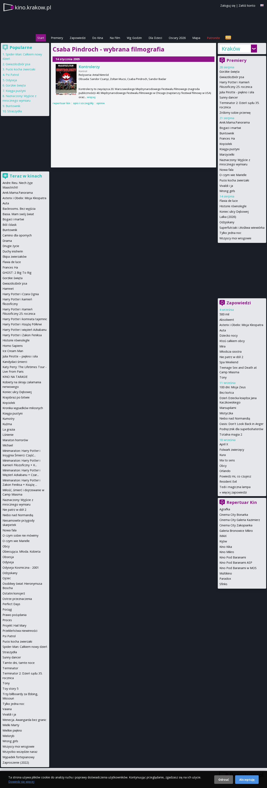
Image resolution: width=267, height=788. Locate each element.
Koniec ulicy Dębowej (234, 212)
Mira (222, 346)
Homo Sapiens (13, 346)
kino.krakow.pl (33, 7)
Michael (8, 445)
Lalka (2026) (227, 217)
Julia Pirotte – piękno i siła (20, 356)
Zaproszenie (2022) (16, 762)
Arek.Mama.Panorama (234, 122)
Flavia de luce (228, 201)
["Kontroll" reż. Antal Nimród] (66, 79)
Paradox (225, 579)
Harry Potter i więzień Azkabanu (25, 330)
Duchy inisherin (13, 251)
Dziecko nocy (228, 335)
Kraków (231, 48)
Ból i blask (9, 225)
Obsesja (8, 557)
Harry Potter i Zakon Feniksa (22, 335)
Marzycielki (226, 154)
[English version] (262, 5)
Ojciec (7, 578)
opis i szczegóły (83, 103)
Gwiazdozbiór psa (231, 77)
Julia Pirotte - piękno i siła (236, 92)
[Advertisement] (133, 136)
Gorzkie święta (229, 72)
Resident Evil (228, 481)
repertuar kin (61, 103)
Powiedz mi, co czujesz (235, 476)
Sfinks (223, 584)
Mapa (196, 38)
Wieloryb (8, 736)
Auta (222, 330)
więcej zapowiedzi (234, 492)
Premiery (57, 38)
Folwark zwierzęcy (231, 450)
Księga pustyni (229, 149)
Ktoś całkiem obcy (232, 341)
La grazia (9, 429)
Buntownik (226, 133)
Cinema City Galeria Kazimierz (239, 520)
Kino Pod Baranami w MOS (238, 568)
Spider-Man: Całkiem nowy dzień (25, 647)
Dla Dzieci (155, 38)
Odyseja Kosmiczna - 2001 (21, 567)
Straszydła (14, 111)
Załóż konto (247, 5)
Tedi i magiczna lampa (235, 487)
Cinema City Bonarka (233, 515)
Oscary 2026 (177, 38)
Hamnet (8, 289)
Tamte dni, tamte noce (19, 663)
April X (223, 444)
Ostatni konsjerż (14, 593)
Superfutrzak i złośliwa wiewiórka (241, 228)
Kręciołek (225, 144)
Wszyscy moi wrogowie (235, 238)
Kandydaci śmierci (15, 362)
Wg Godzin (134, 38)
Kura (222, 455)
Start (40, 38)
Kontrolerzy (89, 66)
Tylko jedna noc (230, 233)
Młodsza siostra (230, 351)
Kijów (223, 541)
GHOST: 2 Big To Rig (17, 273)
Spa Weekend (228, 362)
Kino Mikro (226, 552)
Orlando (224, 471)
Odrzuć (223, 780)
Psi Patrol (12, 75)
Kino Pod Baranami (232, 557)
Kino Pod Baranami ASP (235, 562)
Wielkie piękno (12, 730)
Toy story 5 (10, 689)
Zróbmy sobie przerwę (235, 113)
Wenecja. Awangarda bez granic (24, 720)
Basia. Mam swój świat (18, 214)
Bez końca (226, 393)
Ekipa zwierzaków (14, 257)
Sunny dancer (228, 97)
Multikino (225, 573)
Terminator (10, 668)
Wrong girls (227, 191)
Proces (7, 620)
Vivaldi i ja (226, 186)
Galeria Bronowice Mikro (236, 531)
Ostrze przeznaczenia (17, 599)
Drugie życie (11, 246)
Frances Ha (227, 138)
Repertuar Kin (242, 502)
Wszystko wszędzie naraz (20, 752)
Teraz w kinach (26, 176)
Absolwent (226, 320)
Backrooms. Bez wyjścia (19, 209)
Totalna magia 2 (230, 434)
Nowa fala (226, 170)
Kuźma (7, 424)
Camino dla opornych (17, 235)
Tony (223, 377)
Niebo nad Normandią (234, 418)
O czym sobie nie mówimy (20, 535)
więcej (91, 97)
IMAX (223, 536)
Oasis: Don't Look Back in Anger (241, 424)
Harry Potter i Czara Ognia (21, 294)
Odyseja (11, 80)
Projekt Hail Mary (14, 625)
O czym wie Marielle (233, 175)
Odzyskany (226, 222)
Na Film (115, 38)
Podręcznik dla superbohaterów (241, 429)
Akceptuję (246, 780)
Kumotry (8, 419)
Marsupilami (227, 408)
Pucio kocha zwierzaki (234, 180)
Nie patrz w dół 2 (231, 357)
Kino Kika (225, 547)
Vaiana (7, 709)
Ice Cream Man (13, 351)
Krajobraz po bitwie (16, 397)
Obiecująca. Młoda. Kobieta (21, 551)
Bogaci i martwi (230, 128)
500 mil (224, 314)
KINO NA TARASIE (15, 377)
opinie (100, 103)
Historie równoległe (233, 206)
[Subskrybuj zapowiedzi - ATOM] (228, 38)
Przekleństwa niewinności (20, 631)
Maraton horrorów (15, 440)
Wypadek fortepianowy (18, 757)
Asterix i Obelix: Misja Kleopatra (241, 325)
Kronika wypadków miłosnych (23, 408)
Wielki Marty (11, 725)
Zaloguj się (227, 5)
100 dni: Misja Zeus (232, 387)
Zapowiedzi (78, 38)
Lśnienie (8, 435)
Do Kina (97, 38)
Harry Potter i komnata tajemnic (25, 319)
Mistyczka (226, 413)
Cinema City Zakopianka (235, 525)
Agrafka (224, 509)
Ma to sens (227, 460)
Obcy (223, 466)
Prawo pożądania (14, 615)
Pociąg (7, 609)
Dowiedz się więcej (21, 782)
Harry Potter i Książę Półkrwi (22, 324)
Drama (7, 241)
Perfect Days (11, 604)
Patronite (213, 38)
